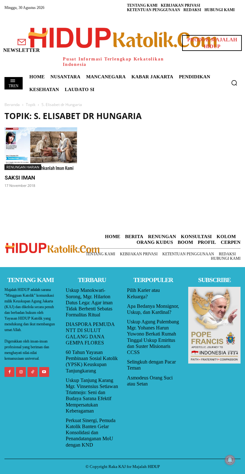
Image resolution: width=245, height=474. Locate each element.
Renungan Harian (22, 167)
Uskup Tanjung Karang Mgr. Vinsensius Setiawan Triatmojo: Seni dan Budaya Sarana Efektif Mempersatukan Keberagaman (92, 396)
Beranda (12, 104)
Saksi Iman (19, 177)
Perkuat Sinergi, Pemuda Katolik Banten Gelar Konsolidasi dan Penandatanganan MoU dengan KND (90, 433)
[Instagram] (21, 372)
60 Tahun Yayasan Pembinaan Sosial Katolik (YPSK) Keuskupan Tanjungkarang (92, 361)
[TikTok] (32, 372)
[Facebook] (9, 372)
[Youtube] (44, 372)
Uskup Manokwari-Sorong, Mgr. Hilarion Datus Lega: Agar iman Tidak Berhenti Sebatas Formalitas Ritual (89, 302)
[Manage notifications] (230, 460)
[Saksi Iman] (40, 148)
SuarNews (178, 114)
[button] (234, 82)
